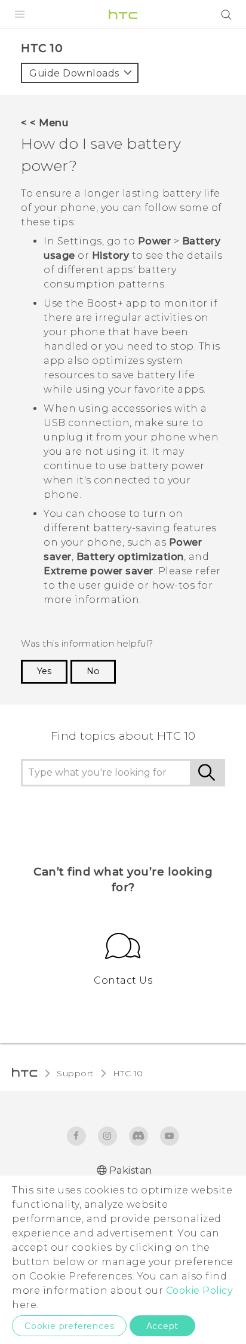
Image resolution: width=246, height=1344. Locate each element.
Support (75, 1073)
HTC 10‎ (128, 1073)
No (93, 671)
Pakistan (130, 1170)
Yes (44, 671)
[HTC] (123, 14)
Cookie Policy (199, 1290)
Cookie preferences (69, 1326)
